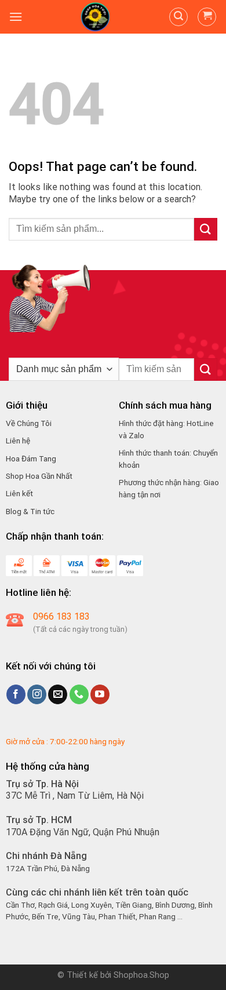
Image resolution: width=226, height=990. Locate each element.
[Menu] (16, 16)
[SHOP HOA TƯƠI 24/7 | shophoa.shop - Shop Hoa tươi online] (95, 17)
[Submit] (205, 229)
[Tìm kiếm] (178, 17)
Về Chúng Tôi (29, 423)
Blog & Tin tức (30, 511)
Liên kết (19, 493)
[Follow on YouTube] (100, 694)
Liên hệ (18, 440)
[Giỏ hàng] (207, 17)
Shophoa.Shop (141, 975)
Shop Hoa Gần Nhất (39, 476)
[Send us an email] (57, 694)
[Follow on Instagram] (36, 694)
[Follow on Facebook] (15, 694)
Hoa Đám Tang (31, 458)
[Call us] (79, 694)
